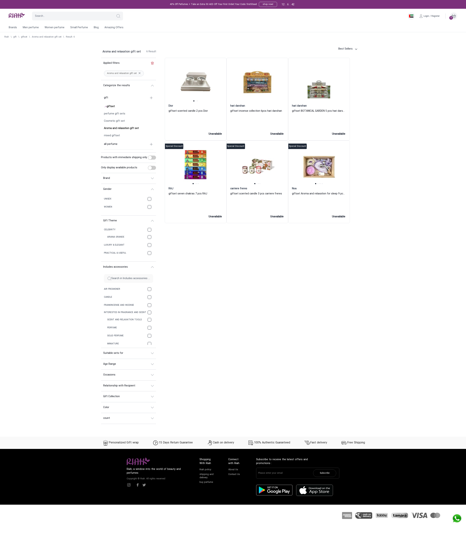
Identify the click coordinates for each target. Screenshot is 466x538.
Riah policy (205, 469)
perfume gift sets (114, 114)
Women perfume (54, 27)
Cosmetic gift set (114, 121)
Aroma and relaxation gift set (47, 37)
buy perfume (206, 482)
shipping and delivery (207, 476)
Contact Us (234, 474)
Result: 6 (70, 37)
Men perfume (31, 27)
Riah (6, 37)
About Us (233, 469)
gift (15, 37)
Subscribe (324, 473)
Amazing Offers (113, 27)
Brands (13, 27)
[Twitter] (144, 485)
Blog (96, 27)
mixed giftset (112, 135)
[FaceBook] (137, 485)
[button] (118, 16)
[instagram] (129, 485)
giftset (24, 37)
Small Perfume (79, 27)
